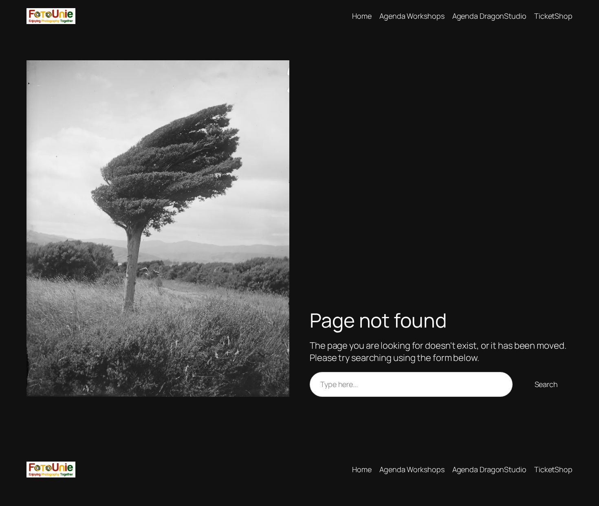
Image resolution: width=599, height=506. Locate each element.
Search (546, 384)
